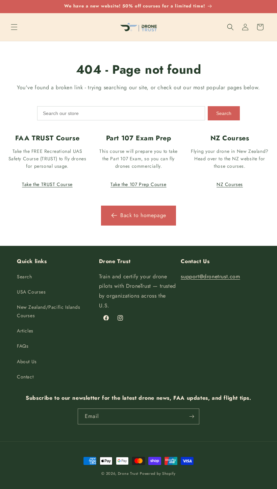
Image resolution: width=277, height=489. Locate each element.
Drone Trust (128, 473)
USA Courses (31, 291)
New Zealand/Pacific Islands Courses (48, 311)
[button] (14, 27)
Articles (25, 330)
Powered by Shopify (158, 473)
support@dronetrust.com (210, 276)
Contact (25, 376)
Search (223, 113)
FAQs (22, 346)
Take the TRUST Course (47, 184)
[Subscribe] (191, 416)
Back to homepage (143, 215)
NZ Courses (230, 184)
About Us (27, 361)
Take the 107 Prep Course (138, 184)
